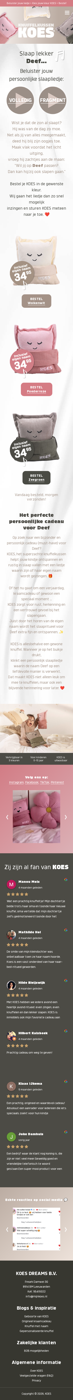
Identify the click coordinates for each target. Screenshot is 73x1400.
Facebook (32, 782)
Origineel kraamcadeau (36, 1321)
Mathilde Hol (29, 932)
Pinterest (57, 782)
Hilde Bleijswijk (31, 982)
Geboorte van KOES (36, 1316)
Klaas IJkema (30, 1083)
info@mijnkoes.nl (36, 1296)
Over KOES (36, 1370)
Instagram (16, 782)
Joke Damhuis (30, 1134)
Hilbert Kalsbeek (33, 1033)
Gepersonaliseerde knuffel (37, 1331)
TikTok (44, 782)
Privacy (36, 1380)
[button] (67, 12)
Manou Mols (29, 881)
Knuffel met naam (36, 1326)
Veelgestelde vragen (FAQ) (36, 1375)
